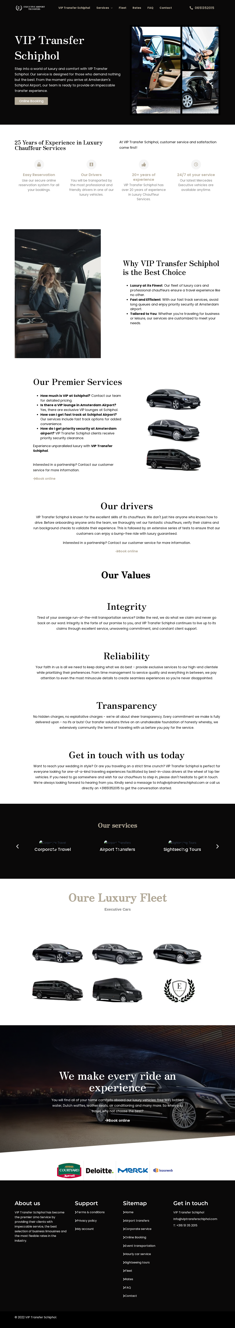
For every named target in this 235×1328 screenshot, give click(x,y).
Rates (137, 8)
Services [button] (102, 8)
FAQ (150, 8)
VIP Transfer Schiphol (74, 8)
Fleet (122, 8)
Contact (166, 8)
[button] (111, 8)
